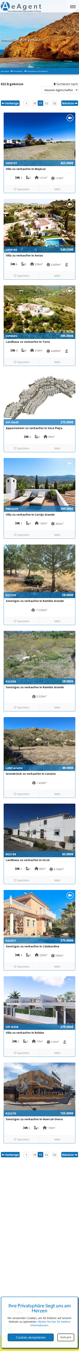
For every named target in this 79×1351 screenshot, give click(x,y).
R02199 (11, 854)
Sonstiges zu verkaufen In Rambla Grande (35, 601)
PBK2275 (12, 509)
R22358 (11, 681)
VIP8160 (11, 249)
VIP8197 (11, 163)
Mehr (57, 189)
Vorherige (11, 103)
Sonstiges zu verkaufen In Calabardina (32, 946)
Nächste (68, 103)
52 (54, 103)
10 (34, 103)
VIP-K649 (12, 422)
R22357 (11, 940)
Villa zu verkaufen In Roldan (25, 1032)
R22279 (11, 1113)
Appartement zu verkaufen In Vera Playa (34, 428)
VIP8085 (11, 336)
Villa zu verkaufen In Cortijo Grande (30, 514)
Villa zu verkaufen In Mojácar (26, 169)
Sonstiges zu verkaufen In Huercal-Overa (34, 1119)
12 (46, 103)
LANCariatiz (14, 768)
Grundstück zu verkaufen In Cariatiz (31, 773)
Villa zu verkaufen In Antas (24, 255)
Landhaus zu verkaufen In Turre (28, 342)
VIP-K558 (12, 1027)
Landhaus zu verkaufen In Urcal (27, 860)
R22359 (11, 595)
